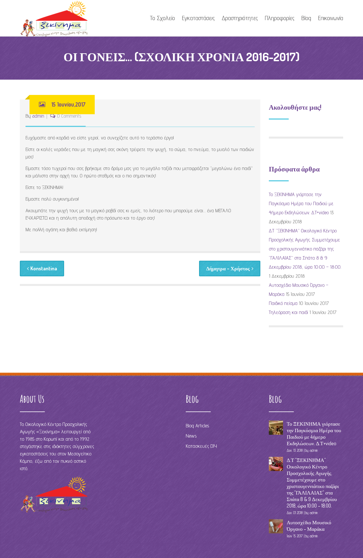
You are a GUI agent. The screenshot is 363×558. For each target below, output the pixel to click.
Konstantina (43, 268)
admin (38, 116)
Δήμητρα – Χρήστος (228, 268)
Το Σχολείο (162, 17)
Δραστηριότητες (240, 17)
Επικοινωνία (330, 17)
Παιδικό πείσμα (283, 303)
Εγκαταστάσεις (198, 17)
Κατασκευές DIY (201, 446)
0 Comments (69, 116)
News (191, 436)
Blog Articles (197, 425)
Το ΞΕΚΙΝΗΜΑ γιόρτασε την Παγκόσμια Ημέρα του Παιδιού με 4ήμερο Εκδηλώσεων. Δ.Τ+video (301, 203)
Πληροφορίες (279, 17)
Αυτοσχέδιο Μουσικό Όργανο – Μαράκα (309, 525)
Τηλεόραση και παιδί (288, 312)
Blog (306, 17)
